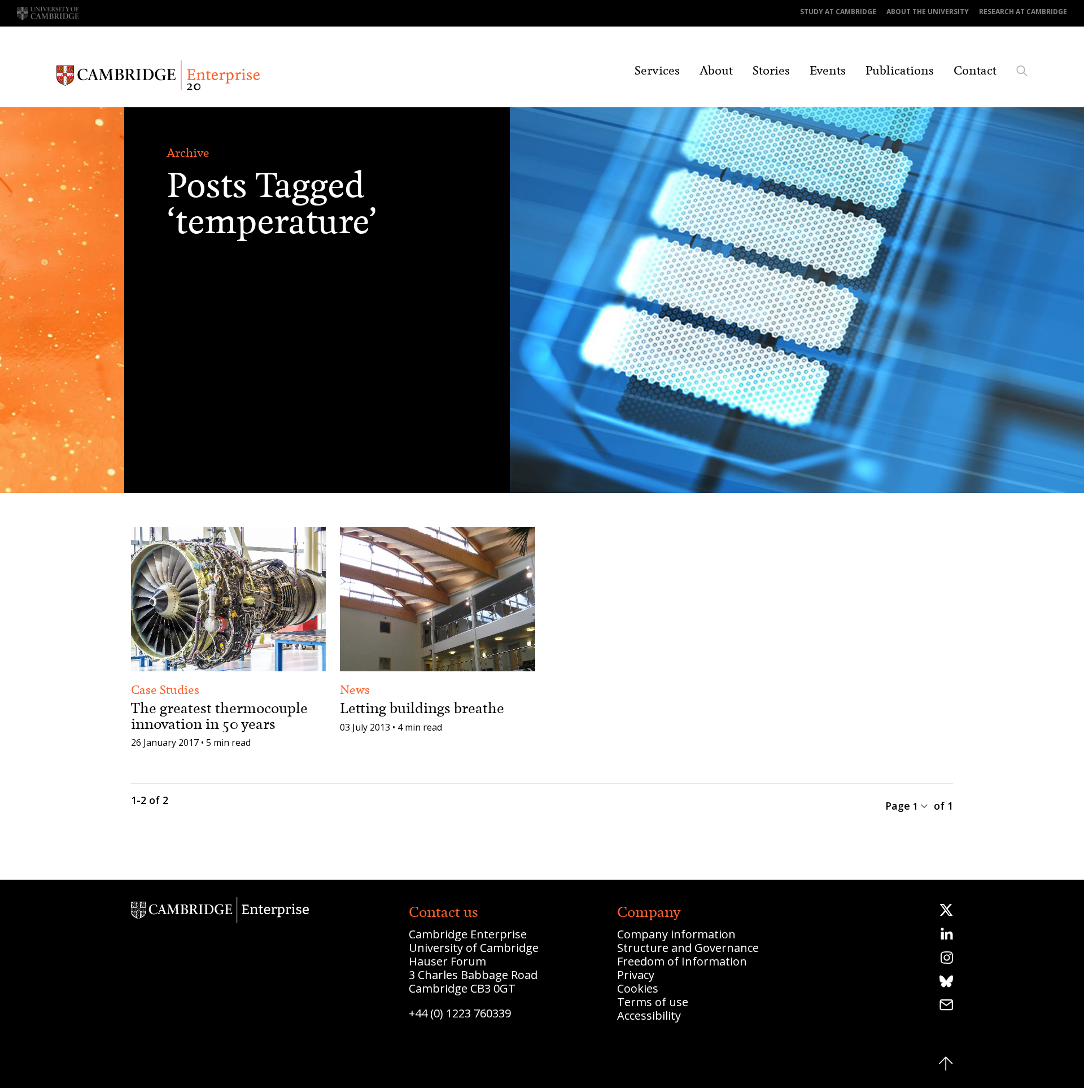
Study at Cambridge (838, 11)
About (716, 70)
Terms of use (652, 1002)
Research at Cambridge (1023, 11)
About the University (927, 11)
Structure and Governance (688, 947)
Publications (900, 70)
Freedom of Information (682, 961)
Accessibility (649, 1015)
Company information (676, 934)
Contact (975, 70)
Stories (771, 70)
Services (657, 70)
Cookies (637, 988)
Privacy (635, 974)
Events (828, 70)
